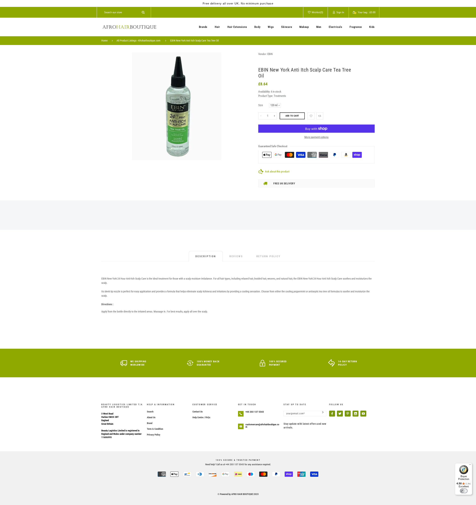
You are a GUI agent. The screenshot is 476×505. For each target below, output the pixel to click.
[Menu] (470, 465)
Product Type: (265, 96)
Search (150, 411)
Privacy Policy (153, 434)
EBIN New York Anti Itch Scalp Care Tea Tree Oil (194, 40)
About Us (151, 417)
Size (260, 105)
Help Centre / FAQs (201, 417)
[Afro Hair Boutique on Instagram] (355, 414)
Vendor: (262, 54)
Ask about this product (277, 171)
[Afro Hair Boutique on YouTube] (363, 414)
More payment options (316, 137)
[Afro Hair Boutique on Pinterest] (348, 414)
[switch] (463, 491)
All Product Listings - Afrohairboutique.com (138, 40)
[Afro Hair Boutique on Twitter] (340, 414)
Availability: (264, 91)
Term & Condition (155, 428)
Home (104, 40)
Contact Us (197, 411)
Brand (149, 423)
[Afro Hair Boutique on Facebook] (332, 414)
